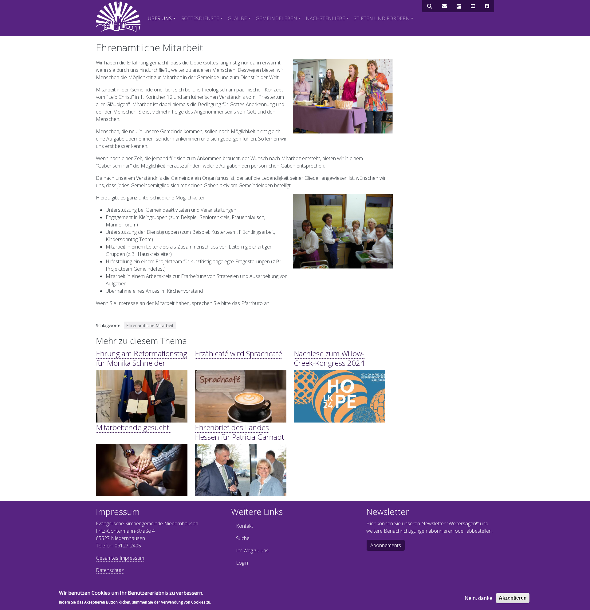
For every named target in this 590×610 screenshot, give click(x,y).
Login (242, 562)
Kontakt (244, 526)
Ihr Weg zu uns (252, 550)
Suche (243, 538)
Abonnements (385, 545)
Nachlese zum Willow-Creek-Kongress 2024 (329, 358)
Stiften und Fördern (382, 18)
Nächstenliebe (325, 18)
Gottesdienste (199, 18)
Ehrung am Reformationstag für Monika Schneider (141, 358)
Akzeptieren (513, 597)
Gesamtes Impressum (120, 557)
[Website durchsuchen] (429, 6)
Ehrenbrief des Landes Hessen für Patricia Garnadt (239, 432)
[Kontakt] (444, 6)
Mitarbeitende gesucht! (133, 427)
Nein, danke (478, 598)
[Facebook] (487, 6)
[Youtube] (473, 6)
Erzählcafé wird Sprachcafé (238, 353)
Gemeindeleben (276, 18)
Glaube (237, 18)
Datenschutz (110, 570)
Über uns (160, 18)
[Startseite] (118, 17)
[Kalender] (459, 6)
